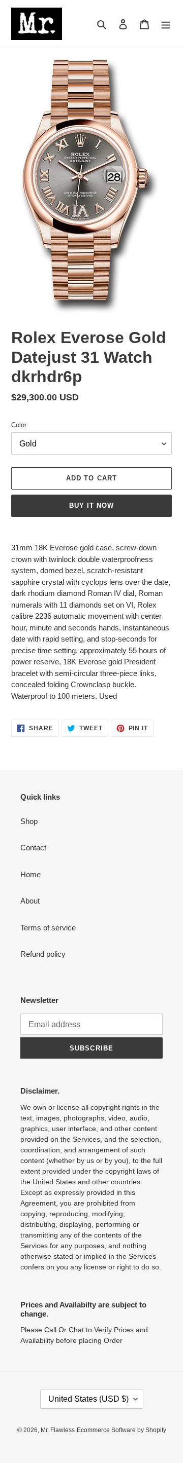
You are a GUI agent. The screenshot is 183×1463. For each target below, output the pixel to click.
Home (30, 874)
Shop (29, 821)
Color (18, 425)
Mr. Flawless (58, 1430)
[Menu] (165, 24)
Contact (33, 847)
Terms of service (48, 927)
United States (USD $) (88, 1399)
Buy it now (91, 505)
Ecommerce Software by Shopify (121, 1430)
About (30, 900)
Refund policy (43, 954)
